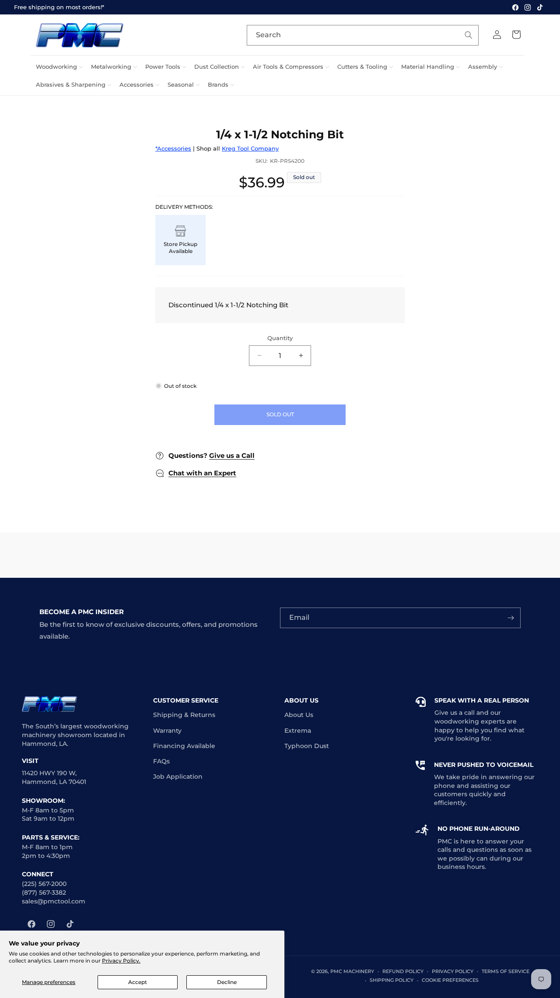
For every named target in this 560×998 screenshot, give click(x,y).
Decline (227, 982)
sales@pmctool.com (53, 901)
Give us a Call (232, 455)
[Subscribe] (510, 618)
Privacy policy (452, 971)
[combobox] (362, 35)
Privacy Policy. (121, 960)
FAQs (161, 761)
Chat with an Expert (202, 473)
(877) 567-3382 (44, 892)
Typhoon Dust (306, 746)
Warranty (167, 730)
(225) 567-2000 (44, 884)
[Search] (468, 35)
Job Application (178, 776)
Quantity (280, 337)
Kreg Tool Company (250, 148)
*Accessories (173, 148)
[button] (58, 67)
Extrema (297, 730)
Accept (137, 982)
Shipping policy (391, 980)
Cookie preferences (450, 980)
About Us (298, 715)
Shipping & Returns (184, 715)
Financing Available (184, 746)
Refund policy (403, 971)
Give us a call (454, 713)
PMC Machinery (352, 971)
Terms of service (505, 971)
